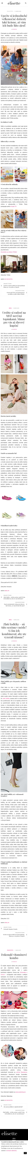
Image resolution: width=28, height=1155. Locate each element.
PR (5, 279)
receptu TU (13, 206)
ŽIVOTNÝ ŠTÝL (10, 11)
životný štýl (9, 279)
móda (6, 590)
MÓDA (10, 308)
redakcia (14, 29)
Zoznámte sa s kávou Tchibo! (9, 252)
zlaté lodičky (6, 698)
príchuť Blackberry (21, 1072)
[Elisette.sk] (14, 3)
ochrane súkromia (11, 1150)
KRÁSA (14, 1140)
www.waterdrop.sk (20, 1092)
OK (25, 1153)
